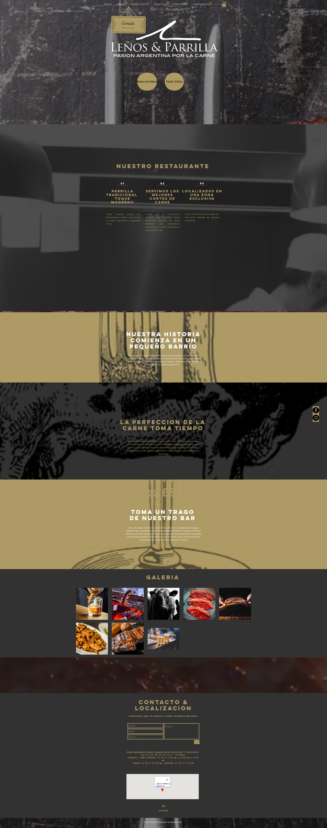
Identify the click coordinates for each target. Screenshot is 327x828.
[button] (224, 4)
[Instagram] (316, 418)
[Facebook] (316, 410)
